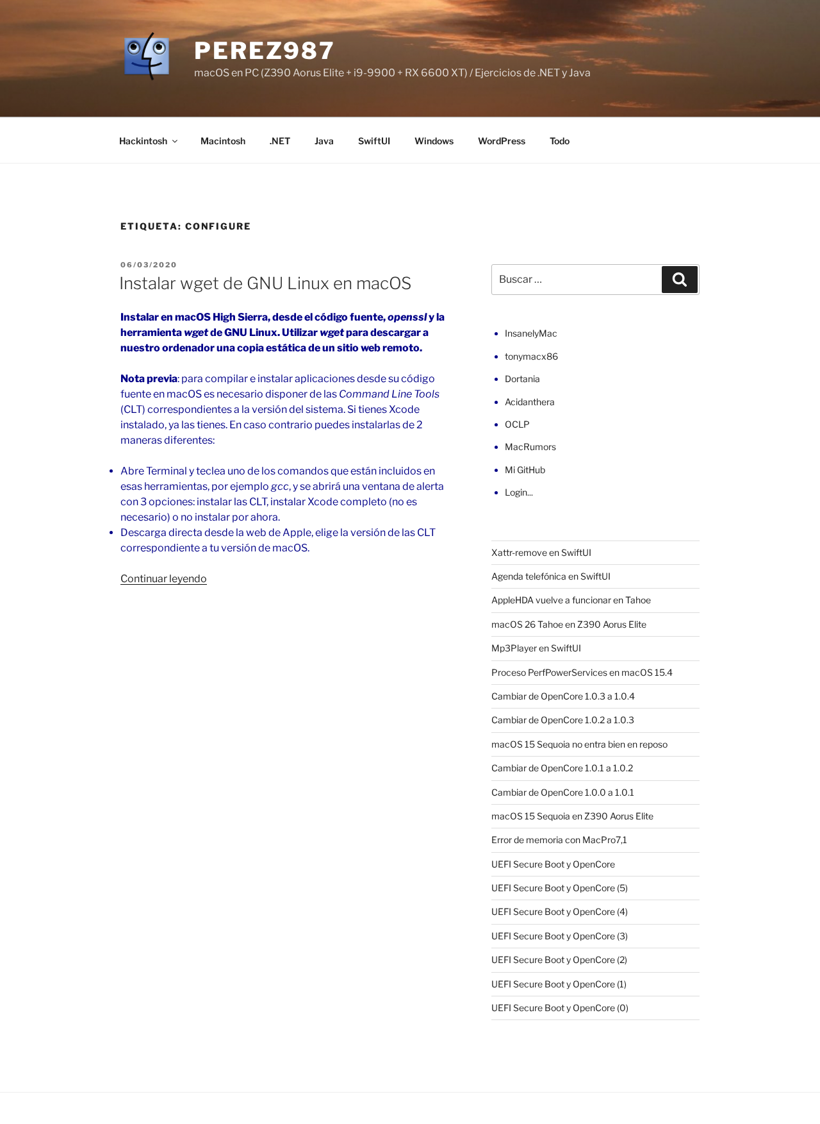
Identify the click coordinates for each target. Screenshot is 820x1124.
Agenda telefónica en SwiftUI (551, 576)
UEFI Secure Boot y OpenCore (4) (559, 911)
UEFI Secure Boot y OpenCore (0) (559, 1007)
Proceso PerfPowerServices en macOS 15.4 (582, 672)
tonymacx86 (531, 356)
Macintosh (223, 140)
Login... (519, 492)
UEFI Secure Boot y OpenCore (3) (559, 935)
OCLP (517, 424)
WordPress (501, 140)
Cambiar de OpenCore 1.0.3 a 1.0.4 (563, 696)
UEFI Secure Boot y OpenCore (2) (559, 959)
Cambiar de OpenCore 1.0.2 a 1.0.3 (562, 719)
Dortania (522, 378)
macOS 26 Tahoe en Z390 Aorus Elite (568, 624)
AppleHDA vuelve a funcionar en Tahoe (571, 599)
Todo (560, 140)
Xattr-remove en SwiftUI (541, 552)
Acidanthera (530, 401)
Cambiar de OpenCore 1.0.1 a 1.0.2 (562, 767)
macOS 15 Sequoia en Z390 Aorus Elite (572, 815)
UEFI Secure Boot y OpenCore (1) (559, 983)
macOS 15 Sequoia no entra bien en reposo (579, 744)
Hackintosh (143, 140)
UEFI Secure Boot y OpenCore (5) (559, 887)
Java (324, 140)
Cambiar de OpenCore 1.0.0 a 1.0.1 (562, 792)
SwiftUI (374, 140)
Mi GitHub (525, 469)
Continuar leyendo (163, 579)
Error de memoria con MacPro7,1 (559, 839)
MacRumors (530, 446)
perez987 (265, 51)
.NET (280, 140)
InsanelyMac (531, 333)
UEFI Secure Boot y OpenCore (553, 864)
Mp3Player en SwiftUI (536, 647)
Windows (434, 140)
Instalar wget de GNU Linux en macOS (265, 283)
